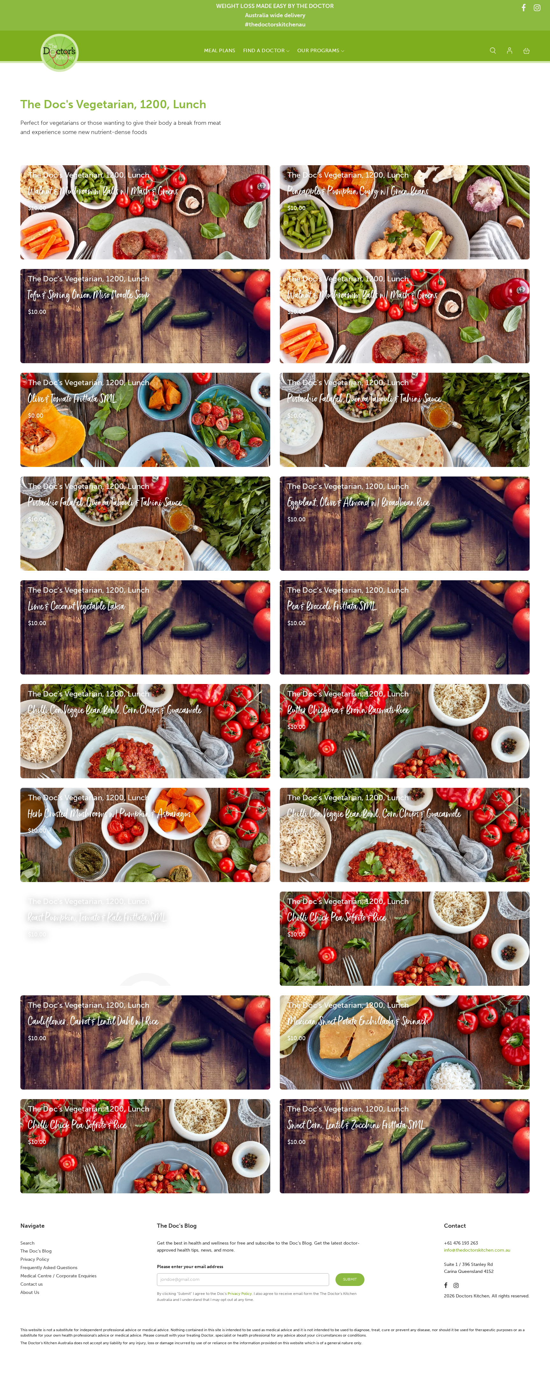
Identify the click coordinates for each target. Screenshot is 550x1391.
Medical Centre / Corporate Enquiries (58, 1276)
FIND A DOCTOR (264, 50)
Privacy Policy (34, 1259)
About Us (29, 1292)
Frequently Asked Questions (48, 1267)
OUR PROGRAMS (319, 50)
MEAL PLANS (220, 50)
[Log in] (509, 51)
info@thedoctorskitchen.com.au (477, 1250)
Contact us (31, 1284)
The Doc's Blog (36, 1251)
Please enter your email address (190, 1266)
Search (27, 1243)
